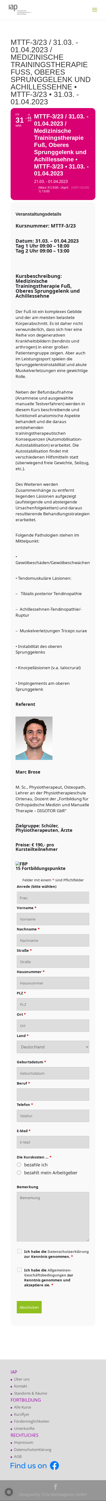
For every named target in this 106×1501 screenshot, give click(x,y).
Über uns (22, 1379)
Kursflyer (21, 1414)
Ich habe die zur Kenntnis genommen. (56, 1254)
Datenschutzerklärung (32, 1449)
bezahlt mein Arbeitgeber (50, 1172)
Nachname (28, 928)
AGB (18, 1456)
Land (23, 1035)
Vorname (26, 907)
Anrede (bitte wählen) (36, 886)
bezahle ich (36, 1164)
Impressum (23, 1442)
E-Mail (24, 1130)
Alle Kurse (22, 1407)
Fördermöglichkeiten (31, 1421)
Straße (24, 950)
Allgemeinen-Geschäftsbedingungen (47, 1272)
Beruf (23, 1083)
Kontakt (20, 1386)
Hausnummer (31, 971)
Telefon (25, 1104)
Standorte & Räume (30, 1393)
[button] (9, 1492)
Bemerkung (27, 1186)
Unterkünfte (24, 1428)
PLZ (21, 992)
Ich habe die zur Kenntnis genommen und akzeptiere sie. (48, 1277)
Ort (21, 1014)
